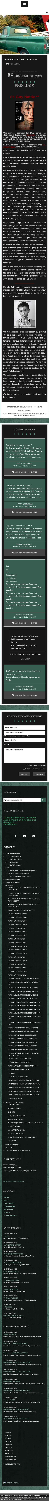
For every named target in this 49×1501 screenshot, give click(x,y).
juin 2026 (8, 1438)
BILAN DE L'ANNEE (14, 1108)
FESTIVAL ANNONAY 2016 (17, 946)
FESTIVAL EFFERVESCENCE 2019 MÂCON (22, 1035)
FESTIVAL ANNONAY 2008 (17, 917)
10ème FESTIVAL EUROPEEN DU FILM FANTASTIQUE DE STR (24, 888)
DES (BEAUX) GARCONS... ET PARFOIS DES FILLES (25, 1123)
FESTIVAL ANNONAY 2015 (17, 942)
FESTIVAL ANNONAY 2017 (17, 950)
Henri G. (6, 1343)
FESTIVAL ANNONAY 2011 (17, 928)
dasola (5, 1334)
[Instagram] (24, 836)
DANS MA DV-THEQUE (24, 407)
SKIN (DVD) (24, 85)
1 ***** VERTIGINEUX (13, 856)
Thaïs (5, 1400)
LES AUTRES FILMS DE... (16, 1130)
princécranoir (27, 463)
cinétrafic (26, 414)
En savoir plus (16, 1499)
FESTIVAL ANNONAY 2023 (17, 968)
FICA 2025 (11, 1073)
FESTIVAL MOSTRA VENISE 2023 (19, 1062)
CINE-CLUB (11, 1112)
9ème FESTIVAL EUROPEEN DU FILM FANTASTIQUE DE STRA (24, 905)
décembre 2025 (10, 1456)
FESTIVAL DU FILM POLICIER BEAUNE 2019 (23, 999)
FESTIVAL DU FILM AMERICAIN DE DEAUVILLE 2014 (24, 983)
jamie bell (35, 414)
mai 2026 (8, 1441)
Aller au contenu (8, 2)
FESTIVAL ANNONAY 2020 (17, 960)
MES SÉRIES (9, 1148)
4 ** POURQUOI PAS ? (13, 865)
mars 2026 (8, 1447)
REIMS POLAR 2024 (15, 1098)
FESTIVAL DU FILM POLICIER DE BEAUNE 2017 (24, 1013)
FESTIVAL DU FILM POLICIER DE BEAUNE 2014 (24, 1002)
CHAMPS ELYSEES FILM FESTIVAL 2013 (21, 910)
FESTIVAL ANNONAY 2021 (17, 964)
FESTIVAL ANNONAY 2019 (17, 957)
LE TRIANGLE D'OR (11, 1280)
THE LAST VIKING (10, 1298)
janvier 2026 (9, 1453)
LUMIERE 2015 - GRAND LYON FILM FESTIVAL (24, 1080)
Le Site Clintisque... (10, 1165)
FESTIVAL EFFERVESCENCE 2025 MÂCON (22, 1042)
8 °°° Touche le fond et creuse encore (18, 876)
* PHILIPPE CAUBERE (12, 853)
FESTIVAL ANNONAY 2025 (17, 975)
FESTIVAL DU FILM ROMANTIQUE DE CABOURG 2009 (25, 1023)
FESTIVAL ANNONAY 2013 (17, 935)
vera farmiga (29, 415)
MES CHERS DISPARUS (16, 1134)
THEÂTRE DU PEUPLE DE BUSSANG (17, 1150)
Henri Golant (8, 1209)
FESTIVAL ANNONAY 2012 (17, 932)
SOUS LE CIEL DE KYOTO (13, 1316)
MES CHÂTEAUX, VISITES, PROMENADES (22, 1137)
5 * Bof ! (8, 868)
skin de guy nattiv (14, 414)
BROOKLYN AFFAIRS (13, 64)
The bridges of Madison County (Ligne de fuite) (20, 1171)
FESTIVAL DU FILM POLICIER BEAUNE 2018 (23, 995)
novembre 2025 (10, 1459)
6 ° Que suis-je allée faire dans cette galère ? (21, 871)
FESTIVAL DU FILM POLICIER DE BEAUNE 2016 (24, 1009)
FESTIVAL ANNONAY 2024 (17, 971)
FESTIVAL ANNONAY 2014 (17, 939)
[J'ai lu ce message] (47, 1495)
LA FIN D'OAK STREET (12, 1245)
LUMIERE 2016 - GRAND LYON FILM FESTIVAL (24, 1084)
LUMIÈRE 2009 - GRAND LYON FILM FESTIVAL (24, 1087)
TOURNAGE (12, 1141)
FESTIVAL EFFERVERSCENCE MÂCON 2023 (23, 1031)
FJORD (6, 1236)
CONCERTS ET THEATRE (16, 1116)
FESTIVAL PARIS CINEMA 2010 (18, 1069)
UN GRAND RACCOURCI (13, 1254)
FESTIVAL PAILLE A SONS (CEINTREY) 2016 (23, 1066)
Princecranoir (21, 654)
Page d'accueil (32, 59)
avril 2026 (8, 1444)
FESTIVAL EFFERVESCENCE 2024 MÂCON (22, 1039)
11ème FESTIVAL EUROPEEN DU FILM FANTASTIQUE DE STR (24, 894)
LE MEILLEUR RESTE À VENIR (14, 59)
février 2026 (9, 1450)
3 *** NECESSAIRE (11, 862)
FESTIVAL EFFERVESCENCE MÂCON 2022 (22, 1049)
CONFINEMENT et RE (12, 879)
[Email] (24, 4)
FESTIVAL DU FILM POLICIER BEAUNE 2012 (23, 988)
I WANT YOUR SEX (10, 1289)
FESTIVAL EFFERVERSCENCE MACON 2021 (23, 1028)
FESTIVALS (9, 885)
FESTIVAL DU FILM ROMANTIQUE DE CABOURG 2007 (25, 1018)
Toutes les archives (11, 1464)
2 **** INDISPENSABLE (13, 859)
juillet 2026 (8, 1435)
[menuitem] (15, 59)
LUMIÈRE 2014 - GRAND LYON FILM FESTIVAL (24, 1095)
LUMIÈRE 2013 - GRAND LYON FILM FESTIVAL (24, 1091)
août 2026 (8, 1432)
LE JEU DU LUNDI (14, 1126)
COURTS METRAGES (12, 882)
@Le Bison (7, 1419)
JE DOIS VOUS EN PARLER (14, 1102)
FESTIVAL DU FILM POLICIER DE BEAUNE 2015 (24, 1006)
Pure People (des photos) (12, 1168)
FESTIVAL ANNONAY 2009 (17, 921)
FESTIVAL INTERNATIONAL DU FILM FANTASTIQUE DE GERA (24, 1054)
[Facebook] (15, 836)
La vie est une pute (12, 1145)
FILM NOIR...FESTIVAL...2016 (18, 1077)
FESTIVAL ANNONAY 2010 (17, 925)
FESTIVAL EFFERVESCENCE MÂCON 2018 (22, 1046)
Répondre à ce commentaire (26, 472)
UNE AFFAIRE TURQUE (12, 1263)
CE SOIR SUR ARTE (11, 1271)
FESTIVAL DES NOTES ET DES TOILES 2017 (23, 978)
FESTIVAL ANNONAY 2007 (17, 914)
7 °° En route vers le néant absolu (17, 874)
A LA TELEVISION (14, 1105)
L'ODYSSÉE (7, 1307)
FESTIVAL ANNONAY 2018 (17, 953)
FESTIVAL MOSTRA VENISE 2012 (19, 1059)
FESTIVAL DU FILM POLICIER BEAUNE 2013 (23, 991)
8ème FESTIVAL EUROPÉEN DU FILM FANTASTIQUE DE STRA (24, 900)
